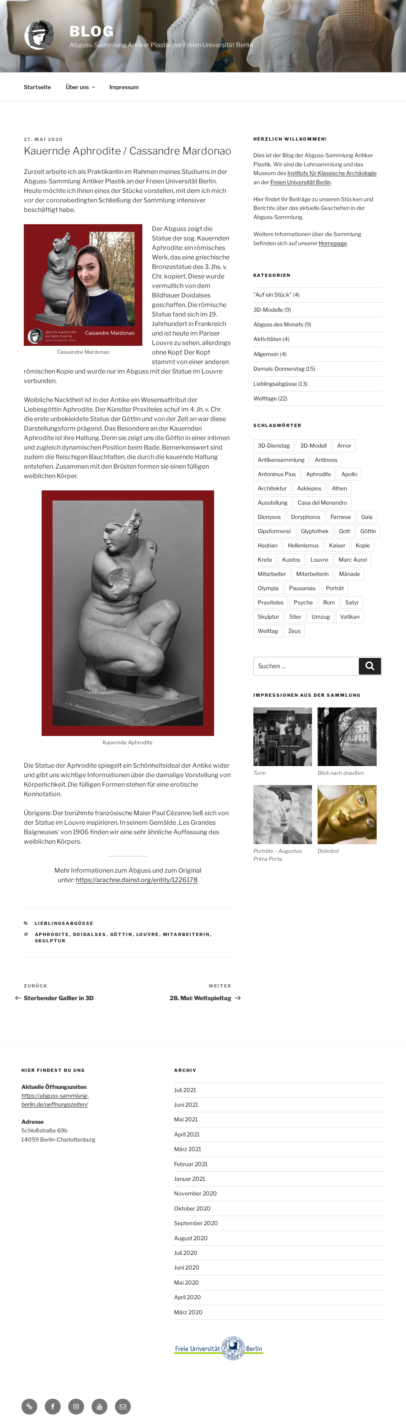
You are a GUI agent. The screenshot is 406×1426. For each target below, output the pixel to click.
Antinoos (326, 459)
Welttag (268, 630)
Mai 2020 (186, 1282)
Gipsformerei (274, 531)
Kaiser (337, 545)
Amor (344, 445)
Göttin (121, 934)
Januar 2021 (189, 1178)
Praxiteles (270, 602)
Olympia (268, 588)
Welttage (265, 398)
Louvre (147, 934)
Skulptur (50, 941)
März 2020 (188, 1312)
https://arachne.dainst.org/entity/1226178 (137, 880)
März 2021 (187, 1149)
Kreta (265, 559)
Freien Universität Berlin (300, 182)
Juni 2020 (186, 1267)
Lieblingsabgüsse (64, 923)
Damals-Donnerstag (278, 368)
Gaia (367, 516)
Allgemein (266, 354)
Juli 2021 (185, 1090)
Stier (295, 616)
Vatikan (350, 616)
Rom (329, 602)
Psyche (303, 602)
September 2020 (196, 1223)
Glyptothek (315, 531)
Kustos (291, 559)
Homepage (333, 243)
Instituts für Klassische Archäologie (332, 173)
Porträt (335, 588)
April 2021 (187, 1134)
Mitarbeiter (272, 573)
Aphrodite (52, 934)
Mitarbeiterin (186, 934)
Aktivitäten (267, 339)
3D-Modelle (268, 309)
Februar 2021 (191, 1164)
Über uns (77, 87)
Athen (339, 488)
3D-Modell (313, 445)
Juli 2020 (185, 1252)
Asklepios (309, 488)
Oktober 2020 (192, 1208)
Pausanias (302, 588)
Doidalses (90, 934)
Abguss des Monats (278, 324)
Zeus (294, 630)
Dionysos (269, 516)
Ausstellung (272, 502)
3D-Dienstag (274, 445)
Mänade (349, 573)
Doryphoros (305, 516)
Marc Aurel (353, 559)
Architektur (272, 488)
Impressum (124, 87)
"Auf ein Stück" (272, 294)
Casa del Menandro (322, 502)
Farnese (341, 516)
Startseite (37, 87)
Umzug (321, 616)
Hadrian (268, 545)
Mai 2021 (186, 1119)
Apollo (349, 474)
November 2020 (195, 1193)
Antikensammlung (281, 459)
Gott (344, 531)
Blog (92, 31)
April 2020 (187, 1297)
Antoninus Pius (277, 474)
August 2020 (191, 1238)
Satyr (352, 602)
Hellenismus (303, 545)
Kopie (363, 545)
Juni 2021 (186, 1104)
